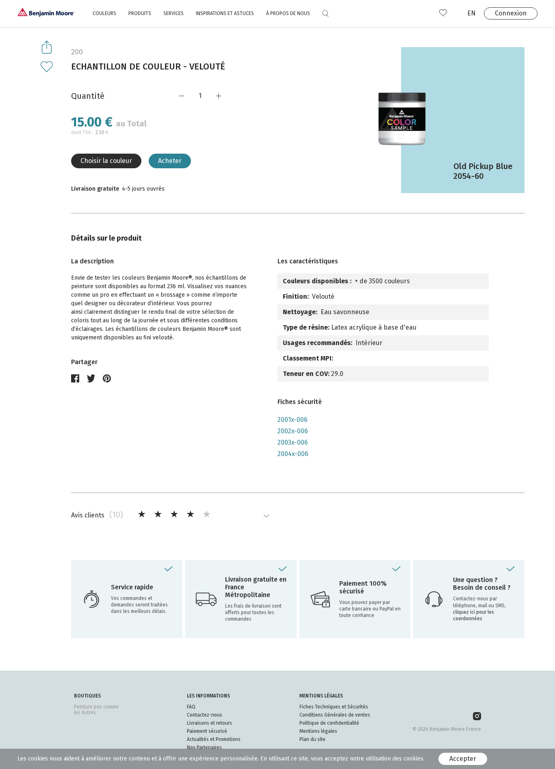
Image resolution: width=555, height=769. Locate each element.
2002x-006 (293, 431)
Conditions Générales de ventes (334, 715)
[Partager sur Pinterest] (107, 378)
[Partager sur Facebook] (75, 378)
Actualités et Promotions (214, 739)
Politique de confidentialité (329, 723)
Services (173, 13)
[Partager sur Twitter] (91, 378)
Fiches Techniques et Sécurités (333, 707)
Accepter (462, 758)
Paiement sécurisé (207, 731)
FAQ (191, 707)
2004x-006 (293, 454)
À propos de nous (288, 13)
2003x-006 (293, 442)
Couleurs (104, 13)
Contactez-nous (204, 715)
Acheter (170, 161)
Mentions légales (318, 731)
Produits (139, 13)
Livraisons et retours (209, 723)
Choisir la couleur (106, 161)
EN (471, 13)
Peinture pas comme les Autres (96, 709)
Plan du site (312, 739)
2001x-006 (293, 420)
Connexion (511, 13)
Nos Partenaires (204, 747)
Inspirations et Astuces (225, 13)
